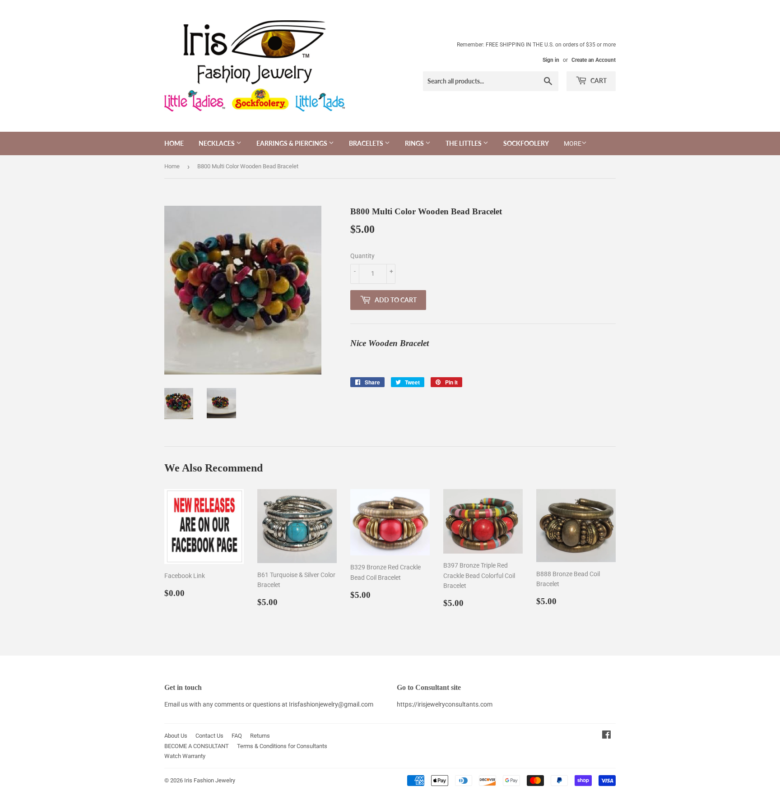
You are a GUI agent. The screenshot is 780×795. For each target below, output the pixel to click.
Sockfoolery (526, 143)
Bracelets (367, 143)
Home (174, 143)
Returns (260, 735)
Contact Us (209, 735)
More (572, 143)
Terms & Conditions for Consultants (282, 746)
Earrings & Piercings (292, 143)
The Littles (464, 143)
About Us (175, 735)
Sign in (551, 60)
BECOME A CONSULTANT (196, 746)
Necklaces (217, 143)
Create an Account (593, 60)
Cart (598, 80)
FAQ (237, 735)
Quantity (362, 255)
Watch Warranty (184, 756)
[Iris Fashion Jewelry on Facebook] (606, 736)
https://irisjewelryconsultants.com (444, 704)
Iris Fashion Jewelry (209, 780)
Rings (415, 143)
